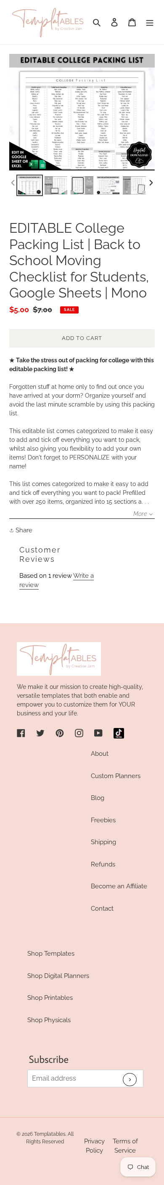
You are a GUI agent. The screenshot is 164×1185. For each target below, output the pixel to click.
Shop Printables (50, 998)
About (99, 753)
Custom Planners (115, 776)
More (140, 513)
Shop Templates (50, 953)
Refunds (103, 864)
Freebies (103, 820)
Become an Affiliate (119, 886)
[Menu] (150, 22)
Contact (102, 908)
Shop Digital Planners (58, 976)
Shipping (103, 842)
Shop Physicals (49, 1020)
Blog (97, 798)
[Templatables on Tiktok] (119, 733)
